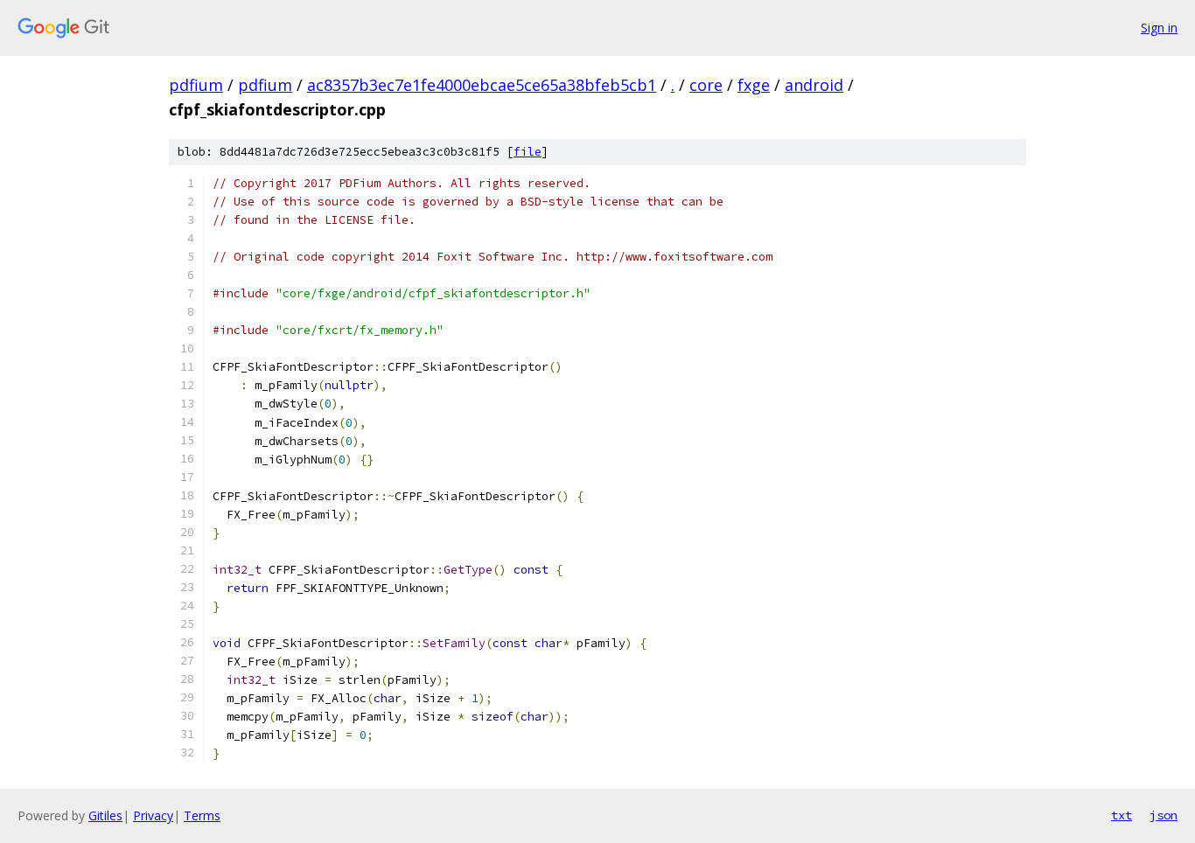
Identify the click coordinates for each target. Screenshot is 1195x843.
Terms (202, 815)
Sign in (1159, 27)
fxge (753, 84)
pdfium (196, 84)
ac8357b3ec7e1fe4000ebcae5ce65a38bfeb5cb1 (481, 84)
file (528, 151)
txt (1121, 815)
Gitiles (105, 815)
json (1164, 815)
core (706, 84)
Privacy (153, 815)
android (814, 84)
